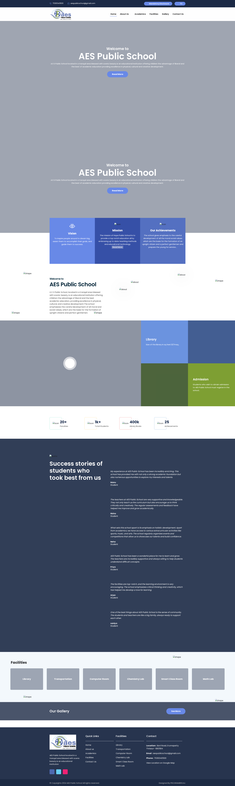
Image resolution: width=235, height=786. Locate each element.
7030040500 (58, 3)
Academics (140, 14)
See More (176, 711)
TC (181, 3)
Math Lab (120, 765)
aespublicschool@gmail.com (82, 3)
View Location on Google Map (160, 762)
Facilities (154, 14)
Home (113, 14)
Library (151, 339)
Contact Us (178, 14)
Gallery (165, 14)
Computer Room (124, 753)
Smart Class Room (125, 761)
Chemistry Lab (123, 757)
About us (89, 749)
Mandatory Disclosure (159, 3)
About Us (124, 14)
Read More (117, 74)
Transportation (123, 749)
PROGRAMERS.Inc (177, 783)
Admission (201, 379)
